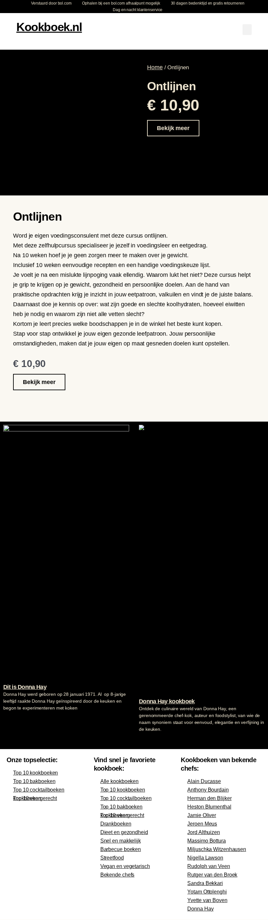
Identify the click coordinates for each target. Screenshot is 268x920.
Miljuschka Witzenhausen (216, 849)
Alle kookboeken (119, 781)
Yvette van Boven (207, 900)
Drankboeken (115, 824)
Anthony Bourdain (207, 790)
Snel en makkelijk (120, 841)
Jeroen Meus (202, 824)
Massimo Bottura (206, 841)
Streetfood (112, 858)
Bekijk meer (173, 128)
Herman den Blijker (209, 798)
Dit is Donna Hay (24, 687)
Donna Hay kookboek (166, 701)
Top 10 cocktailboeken (38, 790)
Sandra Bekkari (205, 883)
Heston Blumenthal (209, 807)
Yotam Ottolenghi (206, 892)
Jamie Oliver (201, 815)
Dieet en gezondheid (124, 832)
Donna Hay (200, 909)
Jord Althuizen (203, 832)
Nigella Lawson (205, 858)
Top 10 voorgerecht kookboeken (35, 798)
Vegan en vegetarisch (125, 866)
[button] (247, 29)
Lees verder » (16, 720)
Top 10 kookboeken (35, 773)
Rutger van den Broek (212, 875)
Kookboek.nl (49, 27)
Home (155, 67)
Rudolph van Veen (208, 866)
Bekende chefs (117, 875)
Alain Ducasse (204, 781)
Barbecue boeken (120, 849)
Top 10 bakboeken (34, 781)
